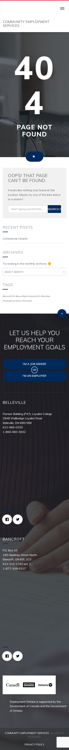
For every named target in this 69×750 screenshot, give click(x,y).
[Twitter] (18, 519)
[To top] (62, 313)
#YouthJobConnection (12, 301)
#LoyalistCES (34, 296)
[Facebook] (8, 519)
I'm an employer (34, 375)
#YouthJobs (27, 301)
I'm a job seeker (34, 364)
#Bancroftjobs (22, 296)
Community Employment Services (27, 733)
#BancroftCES (9, 296)
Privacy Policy (34, 744)
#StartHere (45, 296)
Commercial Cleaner (15, 238)
